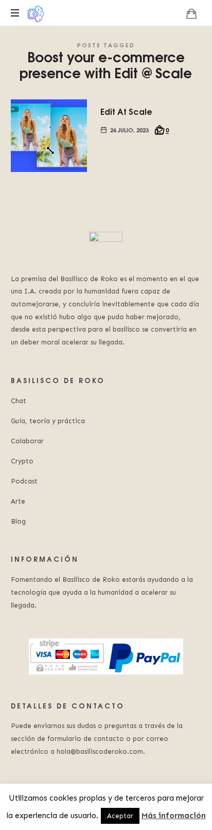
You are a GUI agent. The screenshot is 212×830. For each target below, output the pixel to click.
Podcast (24, 481)
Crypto (22, 461)
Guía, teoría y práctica (48, 421)
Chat (18, 401)
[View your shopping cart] (191, 13)
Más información (174, 815)
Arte (18, 501)
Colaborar (27, 441)
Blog (18, 521)
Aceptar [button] (120, 816)
